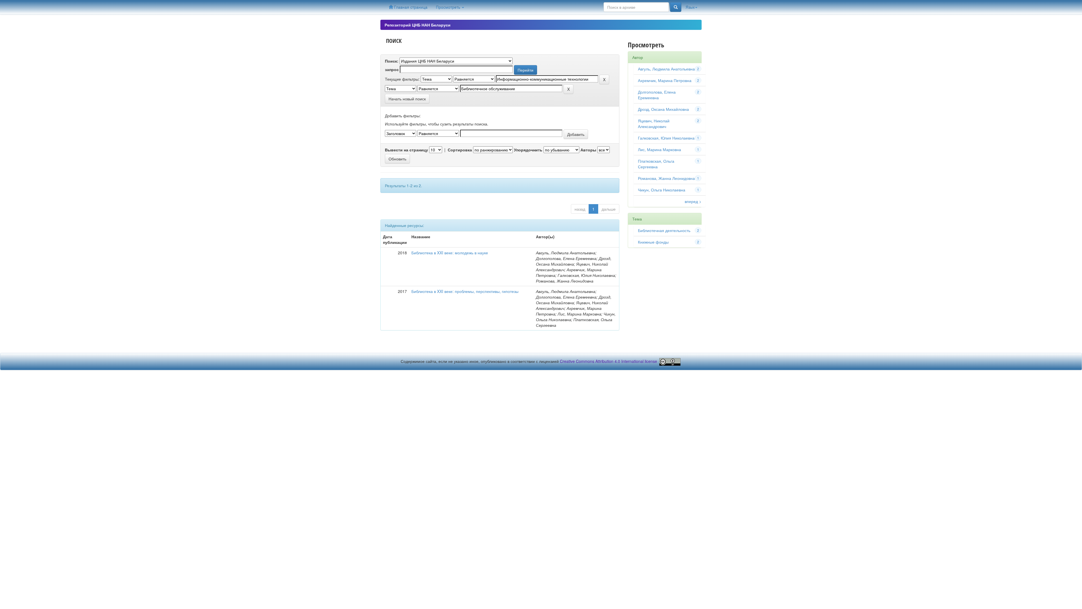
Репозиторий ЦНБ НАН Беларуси (418, 25)
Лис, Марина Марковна (659, 149)
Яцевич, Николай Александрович (653, 123)
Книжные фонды (653, 242)
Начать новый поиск (407, 99)
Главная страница (410, 7)
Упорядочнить (528, 150)
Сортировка (460, 150)
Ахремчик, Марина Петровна (664, 80)
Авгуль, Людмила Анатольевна (666, 69)
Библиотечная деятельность (664, 230)
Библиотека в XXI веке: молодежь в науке (449, 252)
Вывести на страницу (406, 150)
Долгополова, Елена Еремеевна (657, 94)
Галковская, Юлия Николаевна (666, 138)
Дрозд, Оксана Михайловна (663, 109)
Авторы (588, 150)
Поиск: (391, 61)
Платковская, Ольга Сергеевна (656, 163)
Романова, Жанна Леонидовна (666, 178)
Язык (690, 7)
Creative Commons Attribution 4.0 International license (608, 361)
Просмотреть (448, 7)
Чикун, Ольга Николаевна (661, 190)
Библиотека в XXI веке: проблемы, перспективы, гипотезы (464, 291)
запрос (392, 69)
